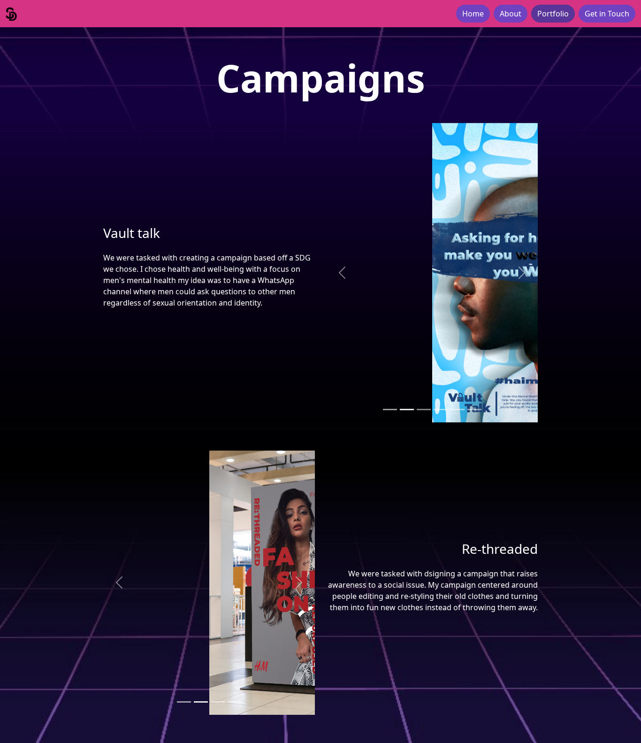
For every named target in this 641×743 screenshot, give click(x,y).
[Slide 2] (407, 409)
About (510, 13)
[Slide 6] (474, 409)
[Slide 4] (441, 409)
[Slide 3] (424, 409)
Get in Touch (607, 13)
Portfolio (553, 13)
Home (473, 13)
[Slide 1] (390, 409)
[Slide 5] (457, 409)
